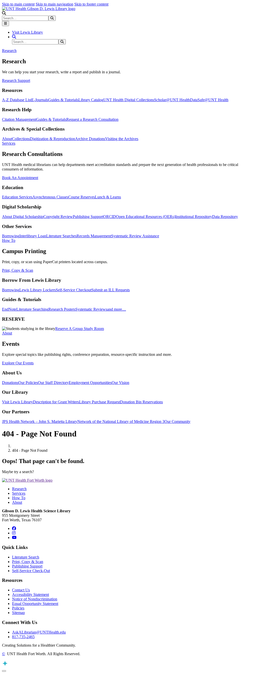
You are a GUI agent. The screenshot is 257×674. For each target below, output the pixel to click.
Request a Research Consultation (92, 119)
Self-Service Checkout (73, 290)
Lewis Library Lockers (37, 290)
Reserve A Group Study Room (79, 328)
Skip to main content (18, 4)
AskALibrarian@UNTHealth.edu (39, 632)
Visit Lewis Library (27, 32)
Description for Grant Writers (56, 402)
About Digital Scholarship (22, 216)
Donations (10, 382)
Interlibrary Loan (32, 236)
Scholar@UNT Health (172, 100)
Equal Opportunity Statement (35, 603)
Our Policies (28, 382)
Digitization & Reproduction (52, 139)
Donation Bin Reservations (141, 402)
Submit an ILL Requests (110, 290)
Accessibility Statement (30, 594)
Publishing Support (88, 216)
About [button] (7, 333)
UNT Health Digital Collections (128, 100)
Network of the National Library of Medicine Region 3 (120, 421)
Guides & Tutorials (63, 100)
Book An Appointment (20, 178)
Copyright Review (58, 216)
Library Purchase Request (99, 402)
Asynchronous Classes (50, 197)
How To (18, 498)
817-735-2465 (23, 637)
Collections (21, 139)
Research (19, 489)
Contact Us (21, 590)
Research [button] (9, 50)
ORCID (109, 216)
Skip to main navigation (54, 4)
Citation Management (19, 119)
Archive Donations (90, 139)
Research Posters (61, 309)
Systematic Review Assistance (135, 236)
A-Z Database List (16, 100)
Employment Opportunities (90, 382)
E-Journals (39, 100)
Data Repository (225, 216)
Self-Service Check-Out (31, 571)
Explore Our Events (18, 363)
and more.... (116, 309)
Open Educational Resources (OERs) (145, 216)
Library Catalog (90, 100)
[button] (4, 13)
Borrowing (10, 236)
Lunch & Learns (108, 197)
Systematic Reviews (91, 309)
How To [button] (8, 240)
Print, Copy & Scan (17, 270)
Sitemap (18, 612)
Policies (18, 608)
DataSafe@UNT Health (209, 100)
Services (18, 493)
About (7, 139)
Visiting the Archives (121, 139)
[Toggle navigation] (5, 23)
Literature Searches (61, 236)
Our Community (177, 421)
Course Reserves (81, 197)
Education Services (17, 197)
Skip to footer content (91, 4)
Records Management (94, 236)
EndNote (9, 309)
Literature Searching (32, 309)
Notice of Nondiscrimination (34, 599)
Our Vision (120, 382)
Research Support (16, 80)
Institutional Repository (193, 216)
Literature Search (25, 557)
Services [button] (8, 143)
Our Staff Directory (53, 382)
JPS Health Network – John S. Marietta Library (39, 421)
